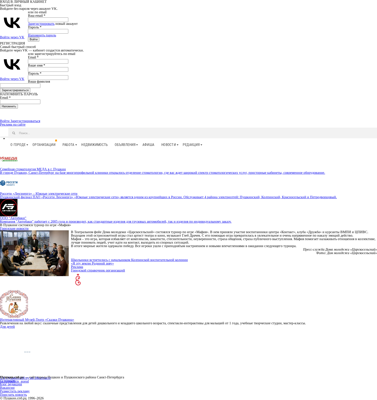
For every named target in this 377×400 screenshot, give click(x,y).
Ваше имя (36, 65)
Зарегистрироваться (25, 121)
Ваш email (36, 15)
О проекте (7, 381)
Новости (168, 145)
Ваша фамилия (39, 81)
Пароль (34, 27)
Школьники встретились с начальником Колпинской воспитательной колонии (129, 260)
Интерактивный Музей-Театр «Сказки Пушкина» (37, 319)
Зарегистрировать (41, 24)
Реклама (77, 267)
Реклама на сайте (13, 124)
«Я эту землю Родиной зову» (92, 263)
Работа (68, 145)
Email (33, 57)
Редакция (191, 145)
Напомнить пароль (42, 35)
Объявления (125, 145)
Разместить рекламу (15, 391)
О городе (18, 145)
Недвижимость (94, 145)
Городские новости (14, 228)
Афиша (148, 145)
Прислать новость (13, 395)
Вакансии (7, 388)
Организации (44, 145)
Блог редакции (11, 384)
